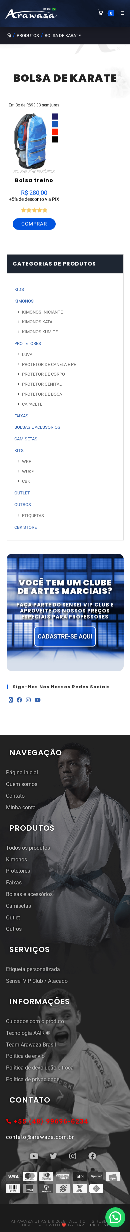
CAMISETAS (25, 438)
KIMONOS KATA (37, 321)
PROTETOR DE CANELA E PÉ (49, 364)
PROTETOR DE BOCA (42, 394)
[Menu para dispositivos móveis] (120, 13)
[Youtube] (38, 700)
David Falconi (91, 1225)
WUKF (28, 471)
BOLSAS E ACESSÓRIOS (34, 171)
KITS (19, 450)
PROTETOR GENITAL (42, 384)
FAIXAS (21, 415)
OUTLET (22, 492)
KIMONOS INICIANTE (42, 312)
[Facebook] (19, 700)
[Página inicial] (9, 35)
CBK (26, 481)
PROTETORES (27, 343)
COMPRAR (34, 224)
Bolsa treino (34, 180)
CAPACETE (32, 404)
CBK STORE (25, 527)
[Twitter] (53, 1156)
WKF (26, 461)
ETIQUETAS (33, 515)
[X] (11, 700)
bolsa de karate (63, 35)
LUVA (27, 354)
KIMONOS (24, 301)
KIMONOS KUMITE (40, 331)
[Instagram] (28, 700)
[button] (115, 1217)
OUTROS (22, 504)
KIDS (19, 289)
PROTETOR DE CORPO (43, 374)
